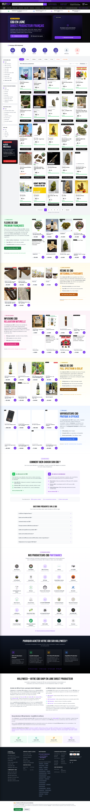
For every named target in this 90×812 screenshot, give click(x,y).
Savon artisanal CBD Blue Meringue (25, 168)
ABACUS (50, 110)
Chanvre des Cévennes (33, 728)
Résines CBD (15, 7)
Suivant (67, 209)
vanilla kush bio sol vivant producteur (25, 111)
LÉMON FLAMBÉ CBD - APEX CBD (81, 139)
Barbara (6, 93)
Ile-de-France (7, 117)
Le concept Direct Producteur (13, 757)
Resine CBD (7, 76)
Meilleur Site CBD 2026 (12, 772)
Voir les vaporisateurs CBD (68, 439)
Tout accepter (18, 809)
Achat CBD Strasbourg (63, 761)
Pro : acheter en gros (84, 7)
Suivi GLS (25, 769)
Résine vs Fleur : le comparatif (70, 299)
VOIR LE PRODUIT (26, 92)
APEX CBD (7, 89)
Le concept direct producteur (50, 499)
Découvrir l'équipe (33, 668)
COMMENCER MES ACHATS (20, 36)
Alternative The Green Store (13, 777)
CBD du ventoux (42, 727)
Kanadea (13, 730)
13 (62, 209)
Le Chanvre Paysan (73, 728)
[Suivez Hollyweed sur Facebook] (72, 762)
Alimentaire (32, 7)
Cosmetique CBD (8, 67)
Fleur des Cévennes (15, 729)
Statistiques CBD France (12, 767)
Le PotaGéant (55, 727)
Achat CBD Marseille (56, 756)
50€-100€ (7, 134)
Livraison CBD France (60, 751)
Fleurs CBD (9, 7)
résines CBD (38, 696)
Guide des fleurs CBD (14, 253)
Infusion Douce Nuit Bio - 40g (67, 83)
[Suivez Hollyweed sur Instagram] (70, 762)
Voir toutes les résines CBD (68, 294)
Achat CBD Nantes (63, 759)
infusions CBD (15, 698)
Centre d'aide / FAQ (27, 753)
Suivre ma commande (27, 755)
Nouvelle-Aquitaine (8, 121)
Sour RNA (64, 195)
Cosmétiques (37, 7)
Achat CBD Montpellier (56, 761)
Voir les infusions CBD (11, 344)
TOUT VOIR (4, 8)
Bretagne (6, 114)
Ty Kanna (75, 729)
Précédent (40, 209)
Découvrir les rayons (38, 36)
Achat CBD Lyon (64, 753)
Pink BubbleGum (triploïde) (23, 139)
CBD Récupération (51, 699)
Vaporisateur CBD (8, 78)
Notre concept (43, 668)
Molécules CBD (8, 80)
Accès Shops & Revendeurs (43, 756)
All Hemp (6, 91)
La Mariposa (22, 729)
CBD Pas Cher (50, 703)
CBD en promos (8, 65)
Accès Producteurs (45, 754)
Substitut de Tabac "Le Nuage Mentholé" (81, 168)
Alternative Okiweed (12, 779)
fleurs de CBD (23, 696)
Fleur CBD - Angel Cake (39, 138)
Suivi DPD (31, 769)
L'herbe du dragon (53, 729)
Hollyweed (14, 728)
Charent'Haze (58, 728)
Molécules (48, 7)
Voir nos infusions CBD (17, 490)
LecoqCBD (51, 727)
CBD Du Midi (71, 729)
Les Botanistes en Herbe (20, 728)
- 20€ (6, 131)
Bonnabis (6, 95)
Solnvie (46, 727)
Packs (43, 7)
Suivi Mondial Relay (25, 768)
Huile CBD (7, 70)
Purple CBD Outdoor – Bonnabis (24, 83)
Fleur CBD (7, 69)
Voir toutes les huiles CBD (67, 389)
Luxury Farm (61, 727)
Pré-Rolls (60, 7)
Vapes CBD (26, 7)
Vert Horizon (31, 727)
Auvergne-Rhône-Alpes (9, 110)
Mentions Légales (26, 760)
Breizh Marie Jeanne (9, 96)
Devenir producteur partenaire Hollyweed (46, 630)
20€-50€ (6, 133)
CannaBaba (36, 727)
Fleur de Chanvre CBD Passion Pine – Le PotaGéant (66, 140)
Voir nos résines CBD (52, 491)
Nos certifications (78, 394)
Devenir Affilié (41, 759)
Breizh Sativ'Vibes (8, 98)
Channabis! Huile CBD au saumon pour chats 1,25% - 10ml (81, 112)
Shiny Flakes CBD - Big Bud (53, 196)
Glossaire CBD (10, 763)
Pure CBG (50, 82)
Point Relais (32, 767)
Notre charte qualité (22, 253)
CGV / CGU (25, 759)
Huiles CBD (21, 7)
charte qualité (56, 718)
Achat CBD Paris (57, 753)
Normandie (7, 119)
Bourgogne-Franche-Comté (10, 112)
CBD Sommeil (50, 695)
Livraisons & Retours (27, 757)
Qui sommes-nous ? (12, 755)
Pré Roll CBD (7, 74)
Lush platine (50, 138)
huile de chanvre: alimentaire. (37, 84)
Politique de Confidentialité (28, 762)
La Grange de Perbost (35, 729)
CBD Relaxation (50, 701)
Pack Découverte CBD (9, 72)
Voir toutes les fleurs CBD (12, 248)
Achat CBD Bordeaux (56, 764)
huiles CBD (31, 696)
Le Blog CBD (10, 760)
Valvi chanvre (53, 728)
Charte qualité (52, 668)
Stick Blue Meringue (52, 167)
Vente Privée (55, 7)
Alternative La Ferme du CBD (13, 780)
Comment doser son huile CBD (68, 394)
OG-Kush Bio (23, 195)
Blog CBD (60, 668)
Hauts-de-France (8, 115)
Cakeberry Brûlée (65, 167)
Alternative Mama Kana (12, 775)
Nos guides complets (36, 499)
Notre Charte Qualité (12, 758)
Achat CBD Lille (63, 763)
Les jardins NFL (47, 729)
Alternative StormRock (12, 773)
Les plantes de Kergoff (42, 728)
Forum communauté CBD (13, 762)
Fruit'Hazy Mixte (79, 82)
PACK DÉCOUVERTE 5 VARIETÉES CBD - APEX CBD (39, 168)
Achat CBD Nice (57, 758)
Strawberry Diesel (80, 195)
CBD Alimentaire (8, 63)
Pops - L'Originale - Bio (67, 110)
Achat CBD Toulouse (63, 756)
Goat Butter (36, 195)
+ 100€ (6, 136)
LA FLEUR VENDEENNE (66, 728)
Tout (6, 62)
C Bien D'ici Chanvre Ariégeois (9, 101)
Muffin (35, 111)
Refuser (27, 809)
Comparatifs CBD (11, 765)
